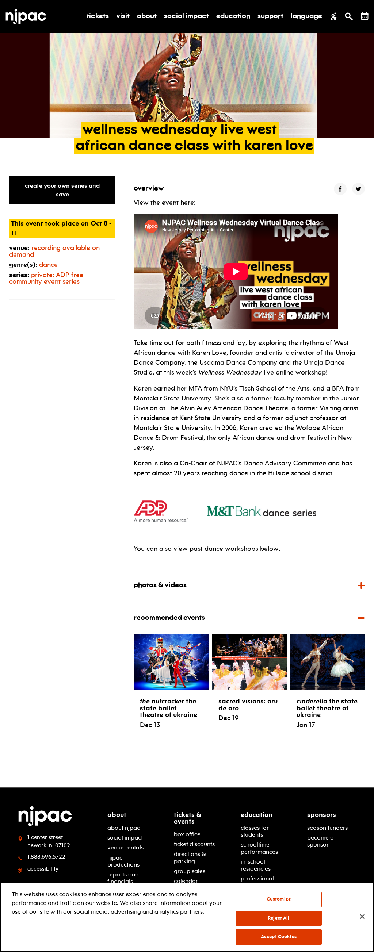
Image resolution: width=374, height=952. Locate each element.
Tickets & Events (187, 818)
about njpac (123, 827)
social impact (125, 837)
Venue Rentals (125, 847)
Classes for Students (255, 831)
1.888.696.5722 (46, 856)
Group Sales (189, 871)
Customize (279, 899)
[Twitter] (358, 188)
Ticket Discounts (194, 844)
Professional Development (258, 882)
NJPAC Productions (123, 861)
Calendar (186, 881)
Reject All (278, 918)
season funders (327, 827)
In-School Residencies (256, 865)
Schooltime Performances (259, 848)
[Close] (362, 917)
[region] (187, 917)
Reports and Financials (123, 878)
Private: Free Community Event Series (46, 278)
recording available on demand (54, 251)
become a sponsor (320, 841)
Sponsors (321, 814)
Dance (48, 265)
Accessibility (42, 868)
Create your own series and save (62, 190)
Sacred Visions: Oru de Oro (248, 704)
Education (256, 814)
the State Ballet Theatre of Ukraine (327, 708)
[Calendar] (364, 15)
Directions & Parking (190, 857)
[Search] (349, 16)
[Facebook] (340, 188)
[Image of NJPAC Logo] (28, 16)
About (116, 814)
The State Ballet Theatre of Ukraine (168, 708)
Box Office (187, 834)
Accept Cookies (279, 937)
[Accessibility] (333, 16)
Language (306, 16)
